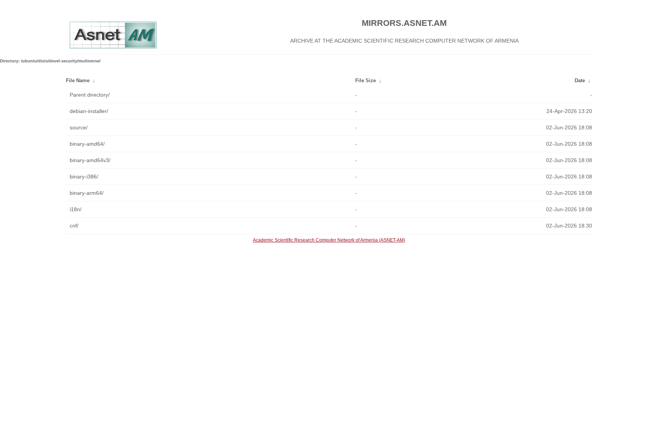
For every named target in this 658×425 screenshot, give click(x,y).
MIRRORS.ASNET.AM (404, 23)
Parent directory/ (90, 95)
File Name (77, 80)
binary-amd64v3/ (90, 160)
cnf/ (74, 226)
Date (580, 80)
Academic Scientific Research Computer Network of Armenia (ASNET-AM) (329, 240)
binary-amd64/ (87, 144)
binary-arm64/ (87, 193)
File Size (365, 80)
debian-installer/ (89, 111)
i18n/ (75, 209)
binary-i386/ (84, 177)
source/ (79, 127)
